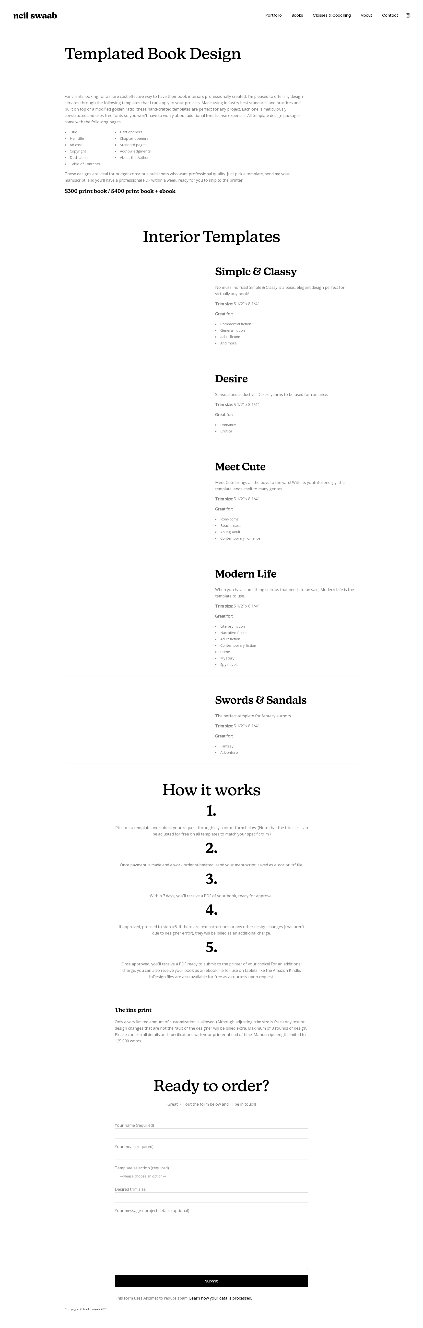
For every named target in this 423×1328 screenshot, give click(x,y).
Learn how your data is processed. (220, 1298)
